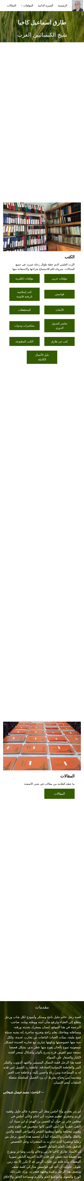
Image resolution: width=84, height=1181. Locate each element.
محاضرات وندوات (24, 325)
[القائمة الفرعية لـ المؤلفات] (21, 5)
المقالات (59, 794)
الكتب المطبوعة (24, 341)
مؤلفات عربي (59, 278)
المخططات (24, 309)
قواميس (59, 294)
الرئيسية (62, 5)
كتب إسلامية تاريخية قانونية (24, 294)
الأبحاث (59, 309)
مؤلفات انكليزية (24, 278)
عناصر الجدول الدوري (59, 326)
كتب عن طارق (59, 341)
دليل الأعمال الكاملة (42, 357)
